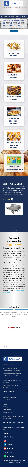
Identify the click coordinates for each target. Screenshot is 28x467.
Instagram (10, 441)
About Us (5, 395)
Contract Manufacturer (10, 397)
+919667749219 (7, 419)
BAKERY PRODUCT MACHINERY (11, 371)
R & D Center (6, 399)
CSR (4, 402)
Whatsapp (10, 456)
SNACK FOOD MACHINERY (10, 368)
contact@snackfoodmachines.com (13, 416)
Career (5, 404)
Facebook (10, 437)
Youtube (9, 448)
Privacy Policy (7, 409)
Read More (6, 199)
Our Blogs (5, 407)
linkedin (9, 445)
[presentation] (10, 30)
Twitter (9, 452)
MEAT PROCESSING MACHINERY (12, 373)
